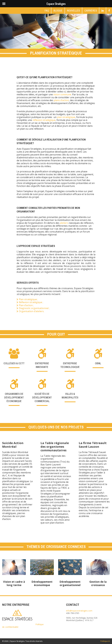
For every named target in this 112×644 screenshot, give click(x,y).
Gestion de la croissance (98, 583)
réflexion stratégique (44, 120)
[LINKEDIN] (102, 10)
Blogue (58, 10)
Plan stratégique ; (28, 299)
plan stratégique (66, 117)
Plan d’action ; (26, 305)
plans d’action (61, 100)
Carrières (90, 10)
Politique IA (105, 641)
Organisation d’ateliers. (31, 311)
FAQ (47, 10)
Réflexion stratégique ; (31, 302)
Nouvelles (73, 10)
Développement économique (42, 583)
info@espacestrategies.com (79, 610)
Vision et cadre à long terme (14, 583)
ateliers (64, 222)
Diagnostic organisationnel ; (34, 308)
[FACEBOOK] (109, 10)
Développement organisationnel (70, 583)
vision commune (62, 94)
